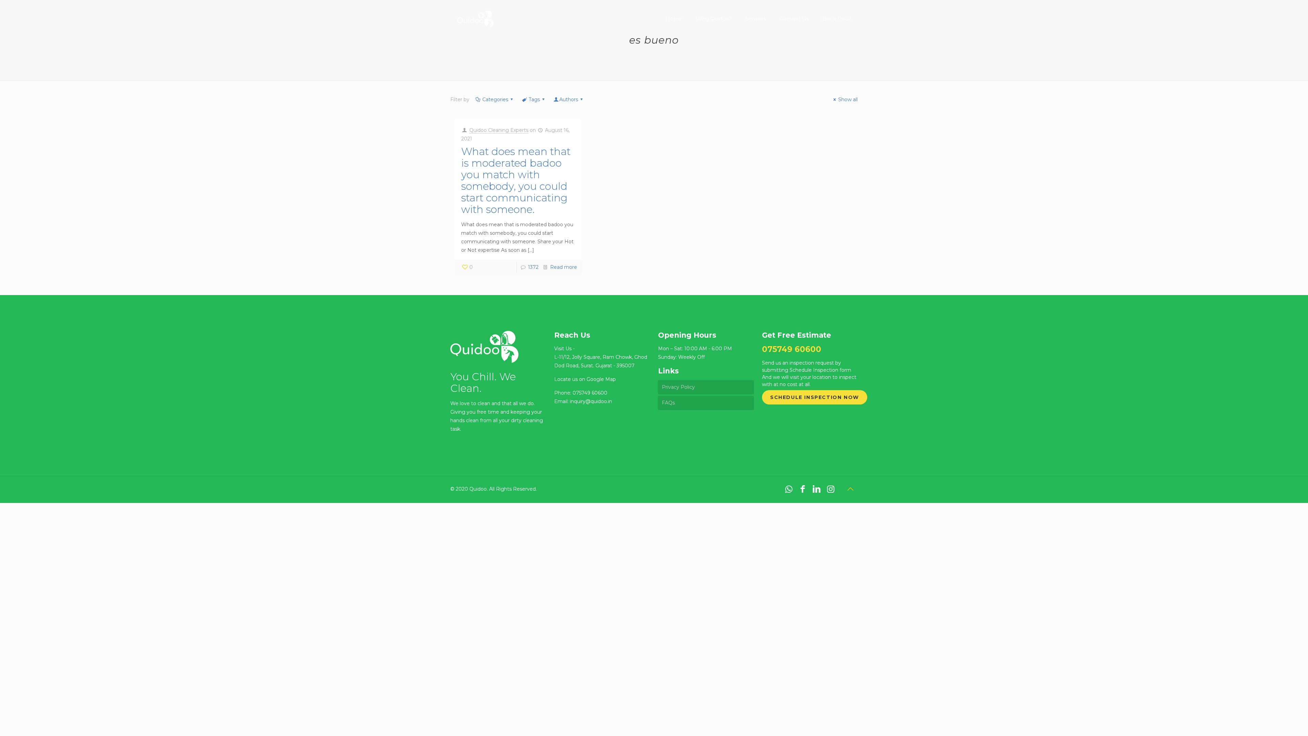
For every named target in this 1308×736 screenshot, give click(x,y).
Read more (563, 267)
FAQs (668, 403)
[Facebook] (803, 489)
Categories (495, 99)
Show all (848, 99)
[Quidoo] (475, 13)
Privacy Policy (678, 387)
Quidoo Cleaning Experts (498, 130)
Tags (534, 99)
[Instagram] (831, 489)
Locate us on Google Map (585, 379)
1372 (533, 267)
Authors (568, 99)
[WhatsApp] (789, 489)
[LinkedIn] (817, 489)
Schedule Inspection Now (814, 397)
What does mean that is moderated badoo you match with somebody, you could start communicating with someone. (516, 180)
